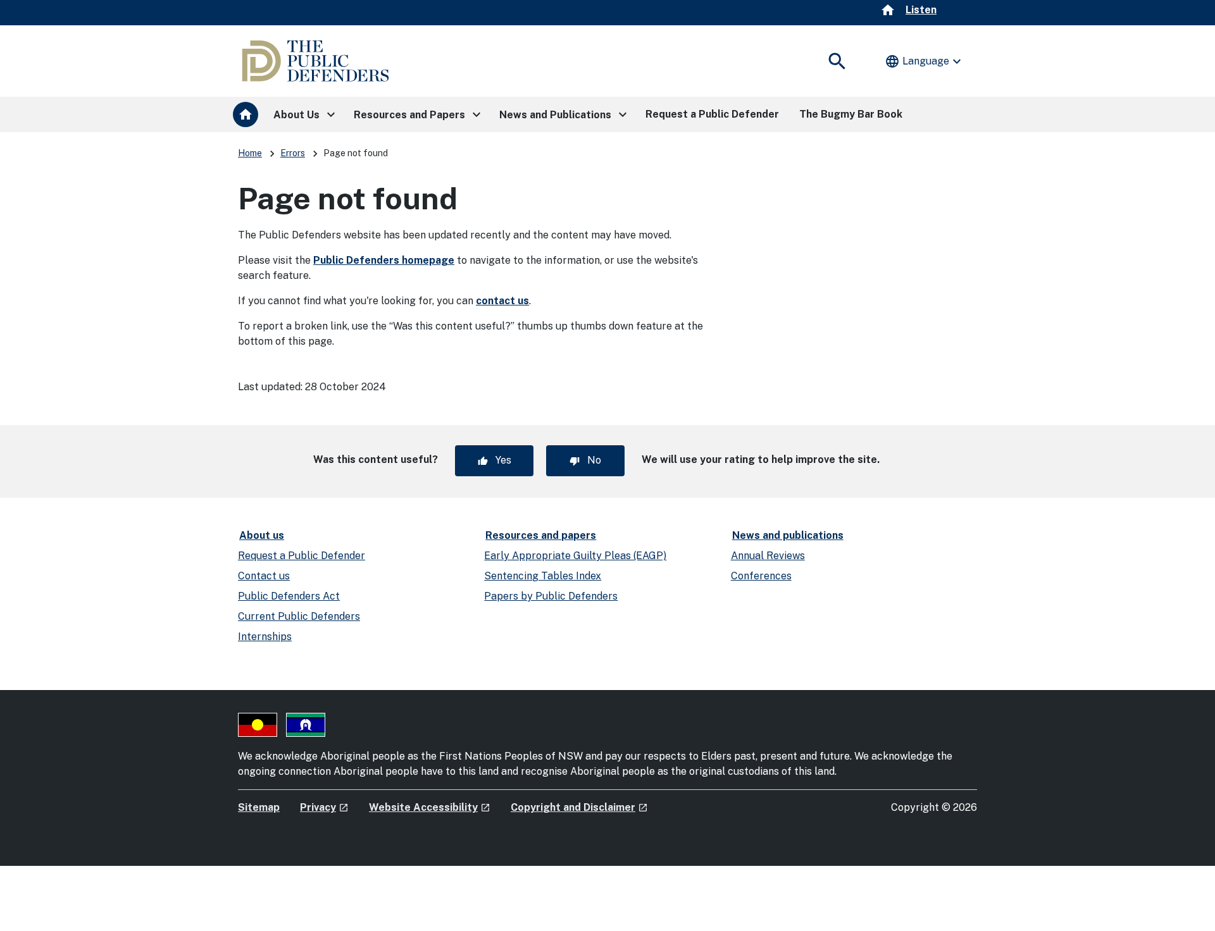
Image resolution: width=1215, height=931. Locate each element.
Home (250, 153)
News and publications (788, 535)
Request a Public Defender (301, 556)
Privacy (324, 807)
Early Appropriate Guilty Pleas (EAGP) (575, 556)
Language (924, 61)
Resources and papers (540, 535)
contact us (502, 301)
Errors (292, 153)
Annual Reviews (768, 556)
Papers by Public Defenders (551, 596)
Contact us (264, 576)
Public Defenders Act (289, 596)
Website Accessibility (429, 807)
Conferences (761, 576)
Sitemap (259, 807)
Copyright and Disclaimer (579, 807)
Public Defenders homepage (383, 260)
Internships (265, 637)
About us (261, 535)
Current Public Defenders (299, 616)
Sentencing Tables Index (542, 576)
